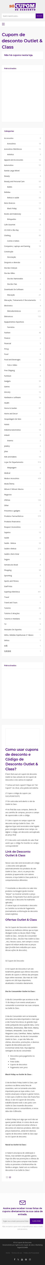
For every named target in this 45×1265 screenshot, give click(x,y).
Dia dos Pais (12, 284)
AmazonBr (18, 1030)
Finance (7, 338)
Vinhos (6, 640)
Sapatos (7, 532)
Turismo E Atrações (12, 613)
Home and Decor (11, 413)
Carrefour (22, 1033)
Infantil (6, 435)
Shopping (7, 570)
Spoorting (8, 575)
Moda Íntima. (9, 484)
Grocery (7, 392)
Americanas (18, 1028)
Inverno (10, 440)
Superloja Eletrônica (12, 592)
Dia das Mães (9, 273)
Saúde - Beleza (10, 543)
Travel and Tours (10, 602)
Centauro (9, 1030)
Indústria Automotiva (12, 430)
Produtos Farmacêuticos (13, 516)
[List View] (10, 1177)
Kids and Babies (10, 457)
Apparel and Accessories (13, 160)
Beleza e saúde (13, 197)
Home (8, 1253)
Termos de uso (17, 1253)
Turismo (7, 608)
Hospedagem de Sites (12, 419)
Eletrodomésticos (14, 311)
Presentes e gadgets (12, 511)
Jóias (6, 451)
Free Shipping (9, 370)
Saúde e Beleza (10, 548)
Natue (29, 1033)
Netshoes (9, 1028)
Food (6, 354)
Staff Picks (8, 586)
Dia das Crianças (10, 268)
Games (7, 386)
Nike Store (28, 1028)
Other (6, 505)
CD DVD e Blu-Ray (11, 230)
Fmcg (6, 349)
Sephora (36, 1033)
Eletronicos (8, 316)
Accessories (8, 138)
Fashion (7, 332)
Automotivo (8, 165)
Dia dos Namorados (15, 278)
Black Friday (12, 208)
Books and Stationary (12, 214)
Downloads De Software (13, 289)
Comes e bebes (13, 241)
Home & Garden (10, 408)
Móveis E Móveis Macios (14, 489)
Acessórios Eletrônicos (13, 149)
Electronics (8, 305)
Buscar (39, 16)
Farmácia (10, 327)
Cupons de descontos (13, 1045)
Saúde (6, 538)
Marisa (35, 1028)
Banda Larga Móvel (11, 170)
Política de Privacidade (31, 1253)
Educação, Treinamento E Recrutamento (20, 300)
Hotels (6, 424)
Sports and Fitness (11, 581)
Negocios (8, 494)
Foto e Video (12, 365)
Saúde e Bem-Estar (11, 554)
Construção (8, 251)
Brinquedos (11, 219)
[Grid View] (7, 1177)
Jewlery (7, 446)
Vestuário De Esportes (13, 629)
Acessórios (11, 143)
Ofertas (7, 500)
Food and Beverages (12, 359)
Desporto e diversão (12, 262)
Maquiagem (11, 467)
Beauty (7, 176)
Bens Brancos (9, 203)
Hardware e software (12, 397)
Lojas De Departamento (13, 462)
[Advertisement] (22, 96)
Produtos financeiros (12, 521)
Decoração (11, 257)
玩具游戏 (7, 651)
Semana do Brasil (11, 565)
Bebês (9, 187)
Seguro (7, 559)
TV (5, 624)
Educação (11, 295)
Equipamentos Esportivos (14, 322)
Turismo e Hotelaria (12, 619)
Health (6, 403)
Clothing (7, 235)
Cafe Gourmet (9, 224)
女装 (6, 646)
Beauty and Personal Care (14, 181)
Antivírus (10, 154)
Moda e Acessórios (11, 478)
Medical (7, 473)
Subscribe (36, 1221)
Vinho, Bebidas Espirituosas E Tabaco (18, 635)
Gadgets (7, 381)
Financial (7, 343)
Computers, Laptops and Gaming (17, 246)
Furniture (7, 376)
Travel (6, 597)
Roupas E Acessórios (12, 527)
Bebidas (7, 192)
